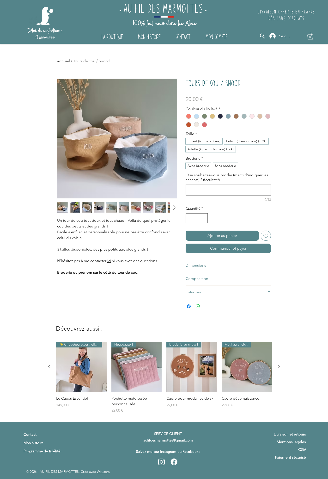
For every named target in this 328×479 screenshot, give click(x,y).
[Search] (262, 36)
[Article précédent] (49, 367)
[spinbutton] (196, 218)
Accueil (63, 61)
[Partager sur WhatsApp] (198, 306)
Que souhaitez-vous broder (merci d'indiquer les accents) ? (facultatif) (227, 177)
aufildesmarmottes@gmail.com (168, 440)
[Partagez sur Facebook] (189, 306)
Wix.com (103, 471)
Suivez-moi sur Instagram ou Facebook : (168, 451)
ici (109, 260)
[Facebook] (174, 461)
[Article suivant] (279, 367)
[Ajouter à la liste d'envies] (266, 236)
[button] (310, 36)
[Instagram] (161, 461)
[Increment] (203, 218)
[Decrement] (189, 218)
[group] (164, 379)
